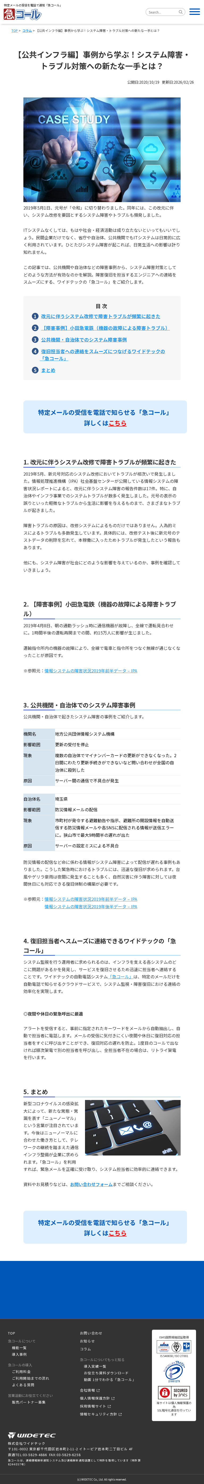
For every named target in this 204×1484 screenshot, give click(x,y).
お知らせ (87, 1341)
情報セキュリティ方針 (98, 1414)
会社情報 (87, 1390)
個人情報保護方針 (95, 1398)
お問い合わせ (91, 1333)
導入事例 (19, 1354)
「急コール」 (120, 976)
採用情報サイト (93, 1406)
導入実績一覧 (95, 1366)
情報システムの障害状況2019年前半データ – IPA (91, 670)
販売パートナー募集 (29, 1402)
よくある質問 (23, 1384)
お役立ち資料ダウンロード (106, 1372)
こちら (117, 422)
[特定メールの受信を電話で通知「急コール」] (32, 1437)
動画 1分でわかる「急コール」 (110, 1379)
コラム (27, 30)
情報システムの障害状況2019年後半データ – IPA (91, 906)
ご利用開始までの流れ (30, 1378)
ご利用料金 (21, 1371)
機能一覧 (19, 1347)
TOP (14, 30)
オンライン (130, 1295)
